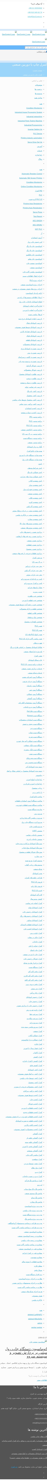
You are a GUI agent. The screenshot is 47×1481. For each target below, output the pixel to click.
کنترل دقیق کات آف (35, 972)
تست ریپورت (37, 592)
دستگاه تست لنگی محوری (33, 750)
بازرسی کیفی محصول (34, 396)
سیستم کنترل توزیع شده (33, 861)
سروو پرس (38, 814)
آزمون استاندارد (36, 238)
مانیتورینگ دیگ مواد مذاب (33, 1189)
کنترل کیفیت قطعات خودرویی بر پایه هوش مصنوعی (23, 1117)
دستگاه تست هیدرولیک (34, 758)
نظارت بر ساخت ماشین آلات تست (30, 1287)
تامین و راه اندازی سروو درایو (31, 579)
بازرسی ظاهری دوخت (34, 378)
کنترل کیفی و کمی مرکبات (32, 1091)
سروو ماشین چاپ (35, 826)
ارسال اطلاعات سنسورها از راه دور (29, 297)
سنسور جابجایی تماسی (34, 835)
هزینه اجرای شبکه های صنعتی (31, 1292)
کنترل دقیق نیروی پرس (34, 984)
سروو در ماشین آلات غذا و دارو (31, 818)
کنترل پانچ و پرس (36, 933)
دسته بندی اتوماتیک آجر (34, 767)
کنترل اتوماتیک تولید (35, 908)
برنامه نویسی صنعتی (34, 442)
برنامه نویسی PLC (35, 421)
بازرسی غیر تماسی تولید (33, 387)
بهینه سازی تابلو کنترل (34, 451)
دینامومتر (39, 775)
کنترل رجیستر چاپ (35, 1001)
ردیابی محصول (37, 788)
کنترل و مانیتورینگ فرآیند (33, 1181)
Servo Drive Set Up (35, 142)
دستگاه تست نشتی (35, 754)
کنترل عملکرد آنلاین (35, 1036)
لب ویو (39, 1185)
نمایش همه (38, 98)
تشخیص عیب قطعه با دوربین (32, 600)
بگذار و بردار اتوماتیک (34, 447)
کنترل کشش (37, 1057)
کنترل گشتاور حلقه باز (34, 1138)
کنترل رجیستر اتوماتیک (34, 997)
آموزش (39, 146)
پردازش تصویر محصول (34, 549)
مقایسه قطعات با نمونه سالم (32, 1262)
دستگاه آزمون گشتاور (34, 698)
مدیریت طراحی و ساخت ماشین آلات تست (27, 1228)
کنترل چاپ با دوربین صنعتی (32, 75)
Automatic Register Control (32, 174)
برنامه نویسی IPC (35, 417)
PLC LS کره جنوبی (35, 199)
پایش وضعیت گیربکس (34, 506)
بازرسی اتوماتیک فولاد (34, 336)
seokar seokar (36, 1327)
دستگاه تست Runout (34, 716)
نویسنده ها (38, 93)
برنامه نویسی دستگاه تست (32, 438)
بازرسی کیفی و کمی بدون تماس (30, 404)
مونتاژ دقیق (38, 1270)
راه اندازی (38, 155)
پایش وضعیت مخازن (35, 519)
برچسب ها (38, 89)
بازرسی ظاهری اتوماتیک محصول (30, 374)
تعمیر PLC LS (37, 630)
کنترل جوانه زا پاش (35, 946)
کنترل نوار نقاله (36, 1168)
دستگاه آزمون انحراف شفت (32, 677)
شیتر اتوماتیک (37, 873)
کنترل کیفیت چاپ (36, 1100)
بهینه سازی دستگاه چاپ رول (32, 460)
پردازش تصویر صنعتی (34, 541)
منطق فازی (38, 1266)
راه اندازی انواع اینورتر (34, 780)
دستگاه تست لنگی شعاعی (33, 745)
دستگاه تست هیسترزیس (33, 762)
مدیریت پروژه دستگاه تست (32, 1215)
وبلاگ (40, 159)
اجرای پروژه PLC (36, 280)
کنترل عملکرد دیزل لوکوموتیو (32, 1040)
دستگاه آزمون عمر (35, 690)
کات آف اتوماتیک (36, 895)
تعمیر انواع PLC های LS (33, 634)
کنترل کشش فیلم (36, 1065)
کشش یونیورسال (36, 899)
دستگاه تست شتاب (35, 733)
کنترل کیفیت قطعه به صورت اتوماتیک (29, 1121)
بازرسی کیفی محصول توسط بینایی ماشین (27, 400)
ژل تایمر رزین (37, 792)
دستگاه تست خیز (36, 728)
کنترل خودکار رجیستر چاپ (33, 959)
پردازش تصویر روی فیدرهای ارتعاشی (29, 536)
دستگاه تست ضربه (35, 737)
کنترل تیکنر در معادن (35, 937)
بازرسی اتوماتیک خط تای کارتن (31, 332)
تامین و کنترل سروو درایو (33, 583)
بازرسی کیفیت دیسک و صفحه (31, 413)
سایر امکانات (41, 52)
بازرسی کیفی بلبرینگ (34, 391)
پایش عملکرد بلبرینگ (34, 472)
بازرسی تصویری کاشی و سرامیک (30, 357)
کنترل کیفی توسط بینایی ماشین (31, 1078)
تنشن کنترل (38, 656)
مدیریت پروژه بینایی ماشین (32, 1210)
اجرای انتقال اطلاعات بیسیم (32, 276)
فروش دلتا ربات (36, 886)
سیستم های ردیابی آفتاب (33, 865)
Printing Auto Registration (32, 208)
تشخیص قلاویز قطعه (35, 613)
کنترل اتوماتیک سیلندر (34, 920)
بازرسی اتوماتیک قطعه (34, 340)
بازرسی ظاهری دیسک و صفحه (31, 383)
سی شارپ (38, 856)
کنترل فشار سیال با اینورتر (33, 1048)
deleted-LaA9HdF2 (35, 1315)
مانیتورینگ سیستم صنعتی (33, 1193)
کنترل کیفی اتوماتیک (35, 1070)
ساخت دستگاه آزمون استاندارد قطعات (28, 801)
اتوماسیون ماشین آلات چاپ (32, 272)
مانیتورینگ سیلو (36, 1198)
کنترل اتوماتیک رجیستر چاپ (32, 912)
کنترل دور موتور (36, 989)
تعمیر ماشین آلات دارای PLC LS (30, 639)
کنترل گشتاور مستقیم (34, 1151)
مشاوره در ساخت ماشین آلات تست (29, 1245)
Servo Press (37, 212)
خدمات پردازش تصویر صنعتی (31, 669)
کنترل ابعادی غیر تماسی (33, 903)
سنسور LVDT (37, 831)
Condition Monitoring (34, 108)
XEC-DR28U (37, 225)
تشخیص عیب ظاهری (35, 596)
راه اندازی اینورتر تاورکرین (32, 784)
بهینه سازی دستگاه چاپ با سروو (30, 455)
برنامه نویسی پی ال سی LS (32, 434)
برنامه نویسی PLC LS (34, 425)
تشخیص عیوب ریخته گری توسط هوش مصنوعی (25, 605)
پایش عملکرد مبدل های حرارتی (31, 477)
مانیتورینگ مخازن (36, 1202)
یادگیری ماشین (37, 1300)
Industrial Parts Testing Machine (30, 121)
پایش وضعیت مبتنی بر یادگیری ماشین (29, 515)
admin (39, 1323)
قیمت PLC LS (37, 890)
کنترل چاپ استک (36, 950)
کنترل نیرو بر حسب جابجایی (32, 1176)
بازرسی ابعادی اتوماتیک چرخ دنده (30, 319)
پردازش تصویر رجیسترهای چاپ (31, 532)
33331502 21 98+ (35, 8)
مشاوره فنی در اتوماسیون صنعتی (30, 1249)
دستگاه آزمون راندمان (34, 686)
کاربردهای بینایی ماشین (38, 1436)
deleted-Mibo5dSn (35, 1319)
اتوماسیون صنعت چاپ (34, 263)
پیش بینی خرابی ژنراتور (33, 566)
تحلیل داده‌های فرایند (35, 588)
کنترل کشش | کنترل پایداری (32, 1061)
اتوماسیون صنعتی (36, 268)
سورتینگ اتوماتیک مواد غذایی (32, 848)
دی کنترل (14, 1467)
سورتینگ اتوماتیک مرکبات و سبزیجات (29, 844)
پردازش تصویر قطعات (34, 545)
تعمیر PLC (38, 626)
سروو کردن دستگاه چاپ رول (31, 822)
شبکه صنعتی (37, 869)
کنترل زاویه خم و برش (34, 1010)
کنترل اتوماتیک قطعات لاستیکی (31, 925)
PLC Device (37, 134)
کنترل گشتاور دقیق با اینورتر (32, 1146)
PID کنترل (38, 191)
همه (40, 104)
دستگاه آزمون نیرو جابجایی (32, 707)
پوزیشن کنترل (37, 558)
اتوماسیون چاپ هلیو (35, 259)
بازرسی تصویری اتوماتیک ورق (31, 349)
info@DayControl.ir (35, 17)
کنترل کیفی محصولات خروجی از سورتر (28, 1087)
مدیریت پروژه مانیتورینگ (33, 1219)
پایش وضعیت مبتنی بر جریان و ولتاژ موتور (27, 511)
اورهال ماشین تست (35, 314)
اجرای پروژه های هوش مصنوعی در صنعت (27, 289)
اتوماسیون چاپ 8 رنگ (34, 250)
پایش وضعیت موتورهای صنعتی (31, 528)
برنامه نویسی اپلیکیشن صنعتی (31, 430)
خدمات (39, 151)
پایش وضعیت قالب (35, 498)
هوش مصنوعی (37, 1296)
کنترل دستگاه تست (35, 967)
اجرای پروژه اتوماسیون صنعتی (31, 285)
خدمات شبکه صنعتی (35, 673)
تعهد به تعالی (37, 643)
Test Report (37, 216)
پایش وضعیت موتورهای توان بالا (31, 524)
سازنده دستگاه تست (35, 809)
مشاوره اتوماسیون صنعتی (33, 1232)
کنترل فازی (38, 1044)
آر (41, 233)
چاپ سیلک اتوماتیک (35, 660)
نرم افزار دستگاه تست (34, 1274)
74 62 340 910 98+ (35, 12)
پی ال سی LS (37, 562)
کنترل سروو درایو (36, 1023)
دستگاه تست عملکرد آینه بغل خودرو (29, 741)
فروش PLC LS (36, 882)
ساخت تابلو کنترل (36, 797)
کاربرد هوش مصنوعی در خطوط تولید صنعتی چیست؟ (28, 1458)
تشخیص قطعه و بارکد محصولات (31, 609)
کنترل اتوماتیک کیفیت (39, 1449)
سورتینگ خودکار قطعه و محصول (30, 852)
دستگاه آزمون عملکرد (34, 694)
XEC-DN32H (37, 221)
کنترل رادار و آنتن (36, 993)
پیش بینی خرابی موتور (34, 575)
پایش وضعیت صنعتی (35, 494)
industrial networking (34, 117)
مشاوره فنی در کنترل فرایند (32, 1253)
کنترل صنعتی (37, 1031)
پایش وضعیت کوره (35, 502)
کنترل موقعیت (37, 1159)
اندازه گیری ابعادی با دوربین (32, 310)
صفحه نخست (37, 70)
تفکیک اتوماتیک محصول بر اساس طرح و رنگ (26, 647)
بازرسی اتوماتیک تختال (34, 323)
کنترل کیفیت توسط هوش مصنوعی (30, 1095)
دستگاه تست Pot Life (34, 711)
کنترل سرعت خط (36, 1014)
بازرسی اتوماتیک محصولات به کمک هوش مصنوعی (29, 1454)
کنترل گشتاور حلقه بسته (33, 1142)
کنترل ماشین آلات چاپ (34, 1155)
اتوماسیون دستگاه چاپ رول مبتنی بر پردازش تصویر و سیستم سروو (26, 1352)
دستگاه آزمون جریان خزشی (32, 681)
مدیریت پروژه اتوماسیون (33, 1206)
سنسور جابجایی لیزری (34, 839)
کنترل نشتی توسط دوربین (33, 1164)
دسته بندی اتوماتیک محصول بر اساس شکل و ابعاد (24, 771)
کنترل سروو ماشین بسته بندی (31, 1027)
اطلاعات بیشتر (42, 1380)
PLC (40, 195)
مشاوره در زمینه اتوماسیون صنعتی (30, 1236)
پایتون (40, 464)
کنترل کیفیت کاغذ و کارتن (33, 1125)
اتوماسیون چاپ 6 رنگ (34, 246)
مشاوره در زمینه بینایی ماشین (31, 1240)
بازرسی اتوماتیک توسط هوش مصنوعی (28, 327)
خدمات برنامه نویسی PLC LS (31, 664)
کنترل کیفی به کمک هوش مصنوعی (29, 1074)
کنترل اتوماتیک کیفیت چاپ (33, 929)
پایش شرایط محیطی (34, 468)
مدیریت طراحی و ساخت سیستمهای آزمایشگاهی (25, 1223)
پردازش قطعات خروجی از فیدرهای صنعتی (27, 553)
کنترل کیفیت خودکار (35, 1104)
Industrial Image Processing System (28, 112)
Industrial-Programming (33, 125)
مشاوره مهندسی (36, 1257)
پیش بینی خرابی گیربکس (33, 570)
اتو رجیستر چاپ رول (35, 242)
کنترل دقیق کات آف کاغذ (33, 980)
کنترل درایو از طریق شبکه (33, 963)
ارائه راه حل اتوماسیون (34, 293)
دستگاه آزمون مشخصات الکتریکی (30, 703)
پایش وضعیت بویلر (35, 485)
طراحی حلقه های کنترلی (33, 878)
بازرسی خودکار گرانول (34, 366)
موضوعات (38, 85)
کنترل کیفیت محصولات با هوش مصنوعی (28, 1129)
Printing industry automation (31, 138)
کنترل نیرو (38, 1172)
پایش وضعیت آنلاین (35, 481)
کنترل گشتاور (37, 1134)
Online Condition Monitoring (31, 186)
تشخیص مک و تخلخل (34, 617)
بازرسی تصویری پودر (34, 353)
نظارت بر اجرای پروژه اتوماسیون (30, 1279)
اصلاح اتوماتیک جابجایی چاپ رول (30, 302)
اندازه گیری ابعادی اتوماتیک (32, 306)
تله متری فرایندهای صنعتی (33, 652)
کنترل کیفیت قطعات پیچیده (32, 1112)
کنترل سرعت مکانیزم (34, 1018)
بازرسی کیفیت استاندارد (33, 408)
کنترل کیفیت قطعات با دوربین (31, 1108)
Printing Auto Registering (32, 204)
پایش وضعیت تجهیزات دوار (32, 489)
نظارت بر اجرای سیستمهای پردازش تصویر (27, 1283)
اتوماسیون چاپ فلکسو (34, 255)
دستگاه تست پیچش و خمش (32, 724)
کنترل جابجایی (37, 942)
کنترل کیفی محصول (35, 1082)
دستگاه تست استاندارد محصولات (30, 720)
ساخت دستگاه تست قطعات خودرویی (29, 805)
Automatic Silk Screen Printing (30, 178)
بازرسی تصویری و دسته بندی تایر (30, 361)
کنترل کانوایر (37, 1053)
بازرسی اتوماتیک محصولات (32, 344)
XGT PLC (38, 229)
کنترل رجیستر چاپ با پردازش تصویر (29, 1006)
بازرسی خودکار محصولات (33, 370)
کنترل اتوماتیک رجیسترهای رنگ (31, 916)
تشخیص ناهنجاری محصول (33, 622)
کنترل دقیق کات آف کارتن (33, 976)
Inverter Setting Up (35, 129)
